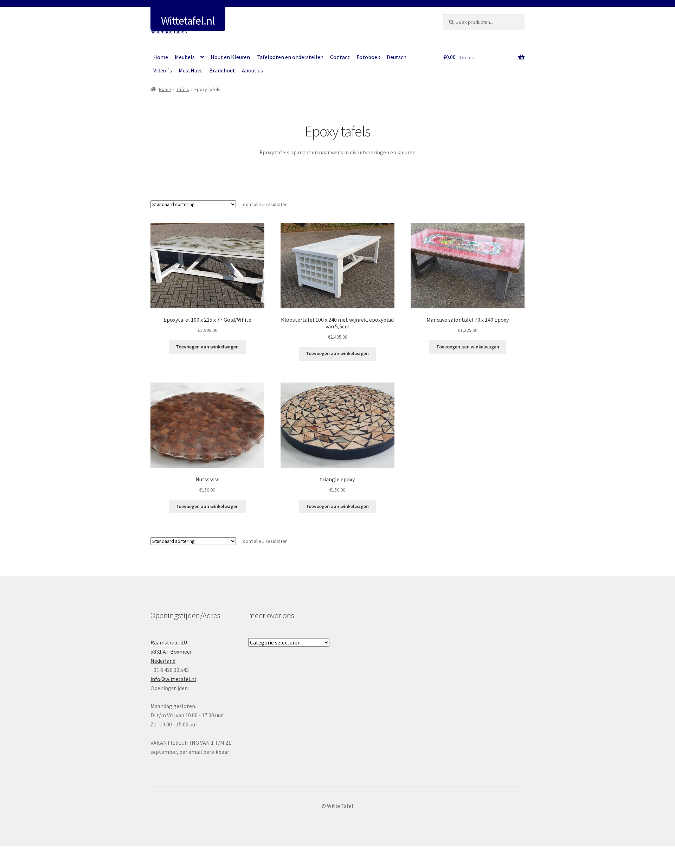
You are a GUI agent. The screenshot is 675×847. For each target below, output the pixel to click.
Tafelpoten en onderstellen (290, 56)
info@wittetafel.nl (173, 678)
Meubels (185, 56)
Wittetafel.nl (188, 21)
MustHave (190, 70)
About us (252, 70)
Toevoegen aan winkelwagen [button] (207, 347)
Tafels (182, 89)
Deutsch (396, 56)
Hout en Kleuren (230, 56)
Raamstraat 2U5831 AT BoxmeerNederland (171, 651)
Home (160, 56)
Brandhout (222, 70)
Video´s (162, 70)
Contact (340, 56)
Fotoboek (368, 56)
